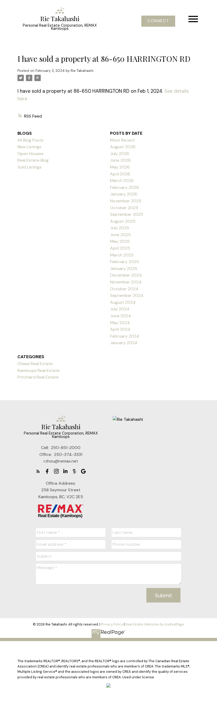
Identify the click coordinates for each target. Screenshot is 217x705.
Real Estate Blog (33, 160)
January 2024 (123, 343)
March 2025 (122, 255)
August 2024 (123, 302)
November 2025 (125, 201)
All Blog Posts (30, 140)
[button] (158, 21)
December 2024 (126, 275)
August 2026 (122, 147)
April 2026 (120, 174)
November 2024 (126, 282)
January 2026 (123, 194)
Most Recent (122, 140)
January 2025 (123, 268)
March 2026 (122, 180)
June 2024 (120, 316)
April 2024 (120, 329)
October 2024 (124, 289)
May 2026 (120, 167)
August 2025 (122, 221)
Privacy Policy (112, 624)
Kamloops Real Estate (38, 370)
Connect (158, 21)
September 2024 (126, 295)
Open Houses (30, 153)
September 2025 (126, 214)
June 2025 (120, 234)
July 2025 (119, 228)
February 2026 (124, 187)
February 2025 (124, 261)
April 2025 (120, 248)
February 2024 (124, 336)
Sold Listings (29, 167)
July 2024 (119, 309)
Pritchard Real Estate (37, 377)
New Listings (29, 147)
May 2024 (120, 322)
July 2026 (119, 153)
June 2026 (120, 160)
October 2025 (124, 208)
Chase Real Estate (35, 363)
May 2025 (120, 241)
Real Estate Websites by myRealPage (154, 624)
